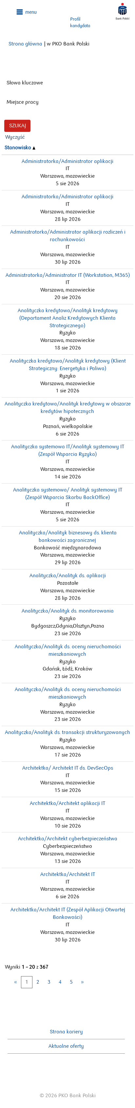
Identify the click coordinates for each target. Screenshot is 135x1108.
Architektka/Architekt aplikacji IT (67, 803)
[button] (26, 12)
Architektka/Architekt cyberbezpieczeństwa (67, 838)
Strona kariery (66, 1031)
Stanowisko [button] (18, 147)
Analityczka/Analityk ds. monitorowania (68, 611)
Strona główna (25, 44)
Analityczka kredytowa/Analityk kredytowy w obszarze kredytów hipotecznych (68, 407)
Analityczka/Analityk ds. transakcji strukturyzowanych (67, 732)
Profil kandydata (80, 22)
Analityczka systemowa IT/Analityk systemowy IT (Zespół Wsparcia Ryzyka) (67, 450)
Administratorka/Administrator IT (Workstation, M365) (68, 275)
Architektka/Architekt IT (67, 874)
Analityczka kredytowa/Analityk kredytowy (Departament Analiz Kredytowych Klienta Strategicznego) (68, 318)
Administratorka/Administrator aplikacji (67, 161)
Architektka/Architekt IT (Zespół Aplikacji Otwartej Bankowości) (67, 913)
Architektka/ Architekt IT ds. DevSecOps (67, 768)
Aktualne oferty (66, 1046)
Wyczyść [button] (15, 137)
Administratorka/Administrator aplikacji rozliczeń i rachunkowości (67, 235)
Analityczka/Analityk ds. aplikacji (67, 575)
